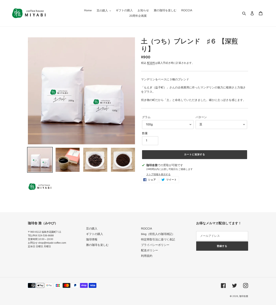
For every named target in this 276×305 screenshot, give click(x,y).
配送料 (151, 62)
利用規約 (146, 255)
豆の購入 (91, 228)
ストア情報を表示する (158, 174)
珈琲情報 (91, 239)
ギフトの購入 (94, 234)
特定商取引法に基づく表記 (158, 239)
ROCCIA (146, 228)
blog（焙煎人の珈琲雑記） (158, 234)
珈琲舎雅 (243, 296)
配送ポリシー (149, 250)
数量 (145, 133)
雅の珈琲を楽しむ (97, 244)
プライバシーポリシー (155, 244)
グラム (146, 117)
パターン (201, 117)
